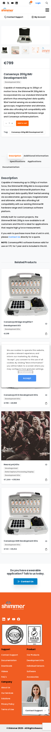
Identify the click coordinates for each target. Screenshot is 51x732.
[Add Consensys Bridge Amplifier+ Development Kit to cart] (46, 333)
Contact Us (14, 237)
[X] (8, 3)
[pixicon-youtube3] (13, 619)
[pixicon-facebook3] (18, 619)
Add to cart (22, 123)
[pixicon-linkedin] (3, 619)
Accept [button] (27, 378)
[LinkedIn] (16, 3)
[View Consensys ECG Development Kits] (46, 403)
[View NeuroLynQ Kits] (46, 480)
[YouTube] (12, 3)
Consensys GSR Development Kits (21, 540)
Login (38, 3)
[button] (45, 30)
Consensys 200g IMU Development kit (27, 132)
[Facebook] (4, 3)
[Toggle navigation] (47, 10)
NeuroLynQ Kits (11, 464)
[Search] (47, 3)
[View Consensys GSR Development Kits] (46, 549)
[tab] (15, 156)
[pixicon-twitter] (8, 619)
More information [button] (25, 372)
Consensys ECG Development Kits (21, 395)
